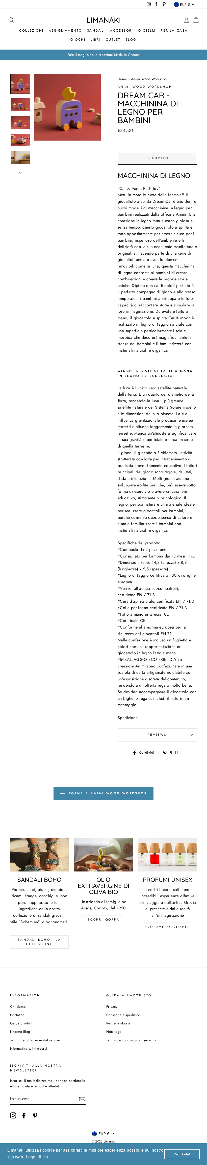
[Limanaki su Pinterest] (35, 1115)
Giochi (78, 39)
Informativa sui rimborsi (28, 1048)
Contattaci (17, 1014)
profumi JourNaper (167, 927)
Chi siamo (18, 1006)
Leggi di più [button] (37, 1157)
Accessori (121, 30)
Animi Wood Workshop (149, 78)
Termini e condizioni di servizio (131, 1040)
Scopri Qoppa (103, 919)
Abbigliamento (65, 30)
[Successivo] (20, 171)
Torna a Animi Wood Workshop (107, 793)
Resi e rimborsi (118, 1023)
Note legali (114, 1031)
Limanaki (103, 20)
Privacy (112, 1006)
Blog (131, 39)
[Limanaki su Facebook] (24, 1115)
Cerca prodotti (21, 1023)
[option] (103, 55)
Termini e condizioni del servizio (35, 1040)
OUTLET (113, 39)
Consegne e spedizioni (124, 1014)
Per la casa (174, 30)
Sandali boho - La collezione (39, 941)
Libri (95, 39)
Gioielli (147, 30)
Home (122, 78)
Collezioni (31, 30)
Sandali (96, 30)
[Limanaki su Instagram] (13, 1115)
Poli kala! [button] (182, 1154)
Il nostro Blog (20, 1031)
